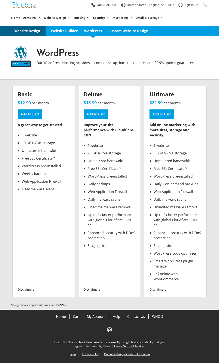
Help (116, 316)
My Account (96, 316)
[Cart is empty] (205, 5)
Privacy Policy (90, 354)
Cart (76, 316)
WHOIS (157, 316)
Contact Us (136, 316)
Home (61, 316)
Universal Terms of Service (127, 346)
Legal (73, 354)
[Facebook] (109, 331)
